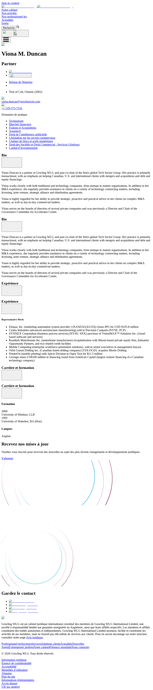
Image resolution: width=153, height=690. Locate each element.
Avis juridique (34, 637)
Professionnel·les (11, 643)
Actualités (7, 19)
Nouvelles (78, 643)
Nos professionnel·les (14, 16)
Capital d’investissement (23, 147)
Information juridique (13, 659)
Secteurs (26, 643)
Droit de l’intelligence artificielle (28, 134)
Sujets (5, 23)
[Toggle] (11, 162)
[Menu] (5, 40)
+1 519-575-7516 (11, 108)
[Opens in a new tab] (21, 601)
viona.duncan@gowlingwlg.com (20, 101)
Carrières (28, 647)
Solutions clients (50, 643)
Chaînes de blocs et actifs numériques (31, 141)
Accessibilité (8, 666)
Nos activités (9, 13)
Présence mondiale (60, 647)
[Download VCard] (20, 75)
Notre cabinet (9, 9)
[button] (37, 6)
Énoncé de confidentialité (16, 663)
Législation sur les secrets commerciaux (32, 137)
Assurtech (15, 131)
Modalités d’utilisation (14, 670)
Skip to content (10, 3)
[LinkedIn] (20, 71)
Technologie (16, 121)
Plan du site (8, 676)
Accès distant (9, 683)
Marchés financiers (20, 124)
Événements (16, 647)
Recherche (9, 28)
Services (36, 643)
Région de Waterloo (20, 82)
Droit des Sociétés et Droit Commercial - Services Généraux (44, 144)
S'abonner (7, 458)
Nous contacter (80, 647)
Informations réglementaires (17, 680)
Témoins (6, 673)
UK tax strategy (10, 686)
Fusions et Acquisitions (22, 127)
